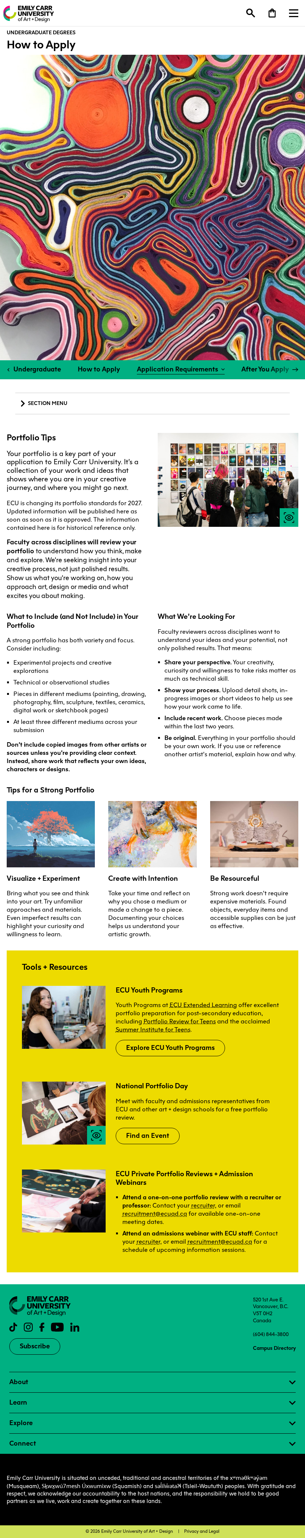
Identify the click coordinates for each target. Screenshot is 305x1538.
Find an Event (147, 1136)
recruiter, (149, 1241)
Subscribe (35, 1346)
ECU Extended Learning (203, 1005)
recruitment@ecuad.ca (154, 1213)
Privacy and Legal (201, 1531)
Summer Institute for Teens (153, 1029)
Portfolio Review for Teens (180, 1021)
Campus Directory (274, 1348)
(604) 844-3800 (271, 1334)
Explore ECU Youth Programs (170, 1048)
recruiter (203, 1205)
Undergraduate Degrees (41, 32)
